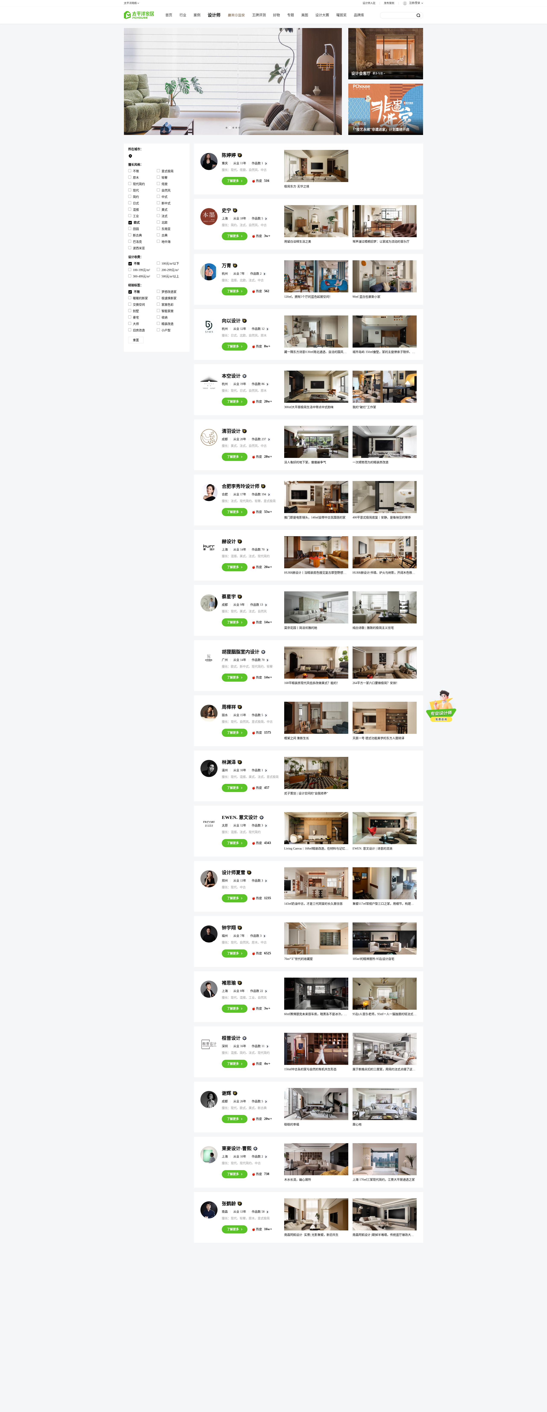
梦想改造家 (169, 291)
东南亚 (166, 229)
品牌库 (359, 15)
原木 (136, 177)
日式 (136, 203)
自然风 (166, 190)
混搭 (136, 209)
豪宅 (136, 317)
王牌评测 (259, 15)
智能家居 (168, 311)
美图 (304, 15)
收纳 (165, 317)
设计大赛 (322, 15)
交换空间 (139, 304)
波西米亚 (139, 248)
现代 (136, 190)
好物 (276, 15)
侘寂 (165, 184)
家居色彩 (168, 304)
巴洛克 (137, 241)
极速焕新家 (169, 298)
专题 (290, 15)
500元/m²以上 (170, 276)
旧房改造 (139, 330)
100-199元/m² (141, 270)
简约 (136, 196)
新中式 (166, 203)
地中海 (166, 241)
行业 (182, 15)
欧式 (137, 222)
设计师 (214, 15)
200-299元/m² (170, 270)
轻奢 (165, 177)
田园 (136, 229)
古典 (165, 235)
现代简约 (139, 184)
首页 (168, 15)
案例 (197, 15)
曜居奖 (341, 15)
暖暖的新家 (140, 298)
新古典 (137, 235)
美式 (165, 209)
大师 (136, 324)
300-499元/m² (141, 276)
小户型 (166, 330)
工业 (136, 216)
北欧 (165, 222)
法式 (165, 216)
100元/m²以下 (170, 263)
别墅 (136, 311)
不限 (136, 171)
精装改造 (168, 324)
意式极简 (168, 171)
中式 (165, 196)
